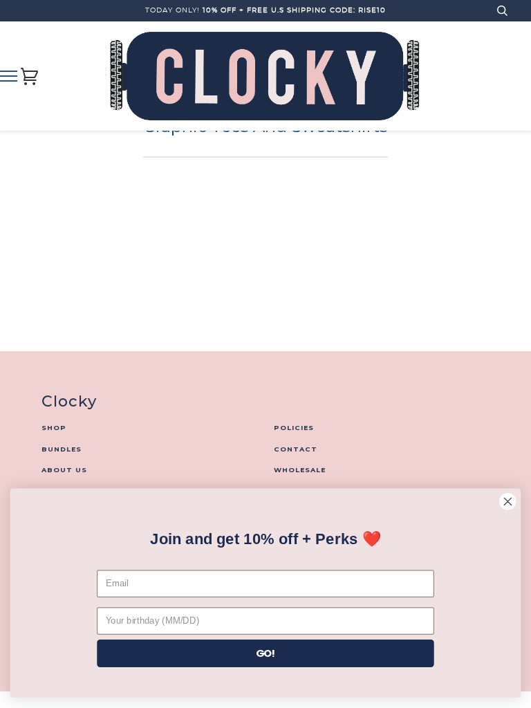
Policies (294, 427)
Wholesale (300, 470)
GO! (266, 653)
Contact (295, 449)
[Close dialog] (507, 501)
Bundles (61, 449)
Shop (53, 427)
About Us (64, 470)
